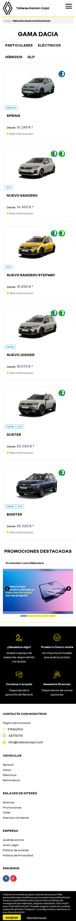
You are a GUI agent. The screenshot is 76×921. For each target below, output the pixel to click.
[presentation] (7, 589)
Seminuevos (11, 780)
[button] (23, 616)
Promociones (12, 807)
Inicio (7, 20)
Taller (7, 812)
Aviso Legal (10, 845)
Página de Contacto (17, 723)
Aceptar (12, 917)
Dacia (7, 770)
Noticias (8, 802)
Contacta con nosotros (25, 714)
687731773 (16, 736)
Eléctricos (9, 775)
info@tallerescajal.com (25, 742)
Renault (8, 764)
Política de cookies (16, 850)
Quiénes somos (13, 840)
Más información (21, 134)
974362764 (15, 729)
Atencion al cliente (16, 817)
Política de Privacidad (18, 855)
